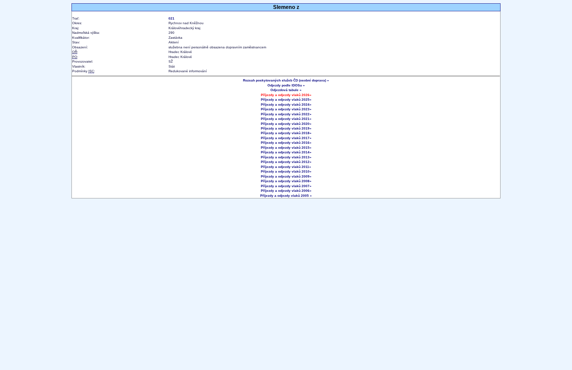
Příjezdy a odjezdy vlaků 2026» (286, 95)
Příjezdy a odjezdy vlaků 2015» (286, 147)
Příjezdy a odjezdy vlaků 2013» (286, 157)
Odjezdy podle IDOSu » (286, 85)
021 (171, 18)
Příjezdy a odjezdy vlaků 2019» (286, 128)
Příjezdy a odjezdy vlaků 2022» (286, 114)
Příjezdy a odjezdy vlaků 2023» (286, 109)
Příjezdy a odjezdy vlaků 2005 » (286, 195)
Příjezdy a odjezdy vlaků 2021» (286, 119)
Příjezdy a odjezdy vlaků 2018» (286, 133)
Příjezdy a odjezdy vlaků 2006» (286, 190)
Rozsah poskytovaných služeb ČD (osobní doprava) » (286, 80)
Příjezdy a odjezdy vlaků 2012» (286, 162)
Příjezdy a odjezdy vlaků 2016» (286, 142)
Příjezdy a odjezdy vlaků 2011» (286, 167)
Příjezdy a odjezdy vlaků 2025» (286, 99)
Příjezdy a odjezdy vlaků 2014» (286, 152)
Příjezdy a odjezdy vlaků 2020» (286, 124)
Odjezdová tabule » (286, 90)
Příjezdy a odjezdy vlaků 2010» (286, 171)
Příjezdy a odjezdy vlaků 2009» (286, 176)
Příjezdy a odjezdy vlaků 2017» (286, 138)
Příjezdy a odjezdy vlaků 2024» (286, 104)
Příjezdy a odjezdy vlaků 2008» (286, 181)
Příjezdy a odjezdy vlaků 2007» (286, 186)
